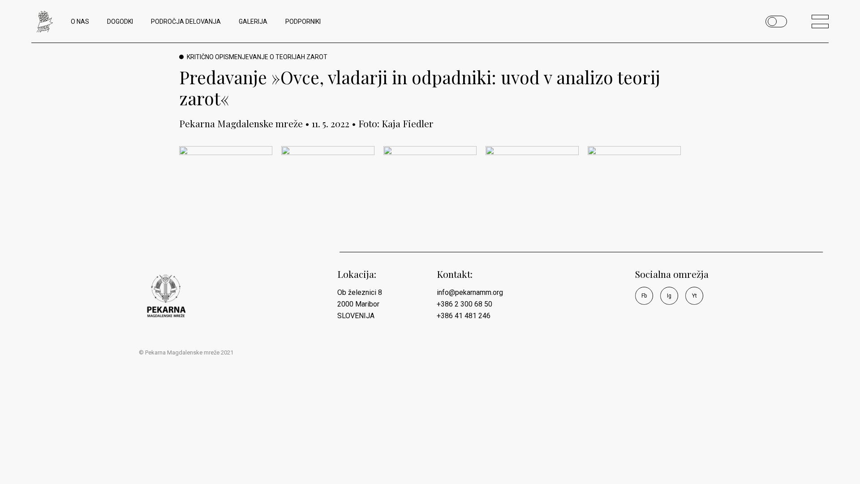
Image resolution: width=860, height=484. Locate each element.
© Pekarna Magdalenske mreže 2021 (186, 352)
